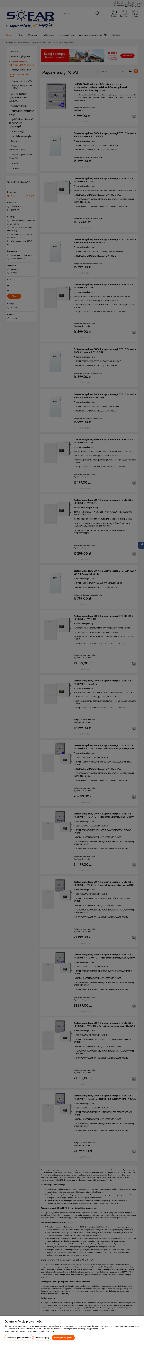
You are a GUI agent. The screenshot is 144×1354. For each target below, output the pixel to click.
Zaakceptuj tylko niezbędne (19, 1337)
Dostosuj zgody (42, 1337)
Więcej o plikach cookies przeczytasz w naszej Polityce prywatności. (29, 1331)
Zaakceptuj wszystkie (63, 1337)
